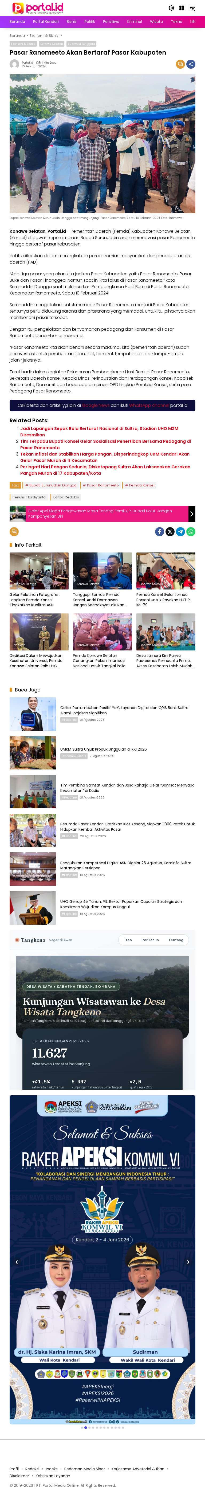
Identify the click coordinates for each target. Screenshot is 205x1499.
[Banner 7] (104, 1330)
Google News (96, 405)
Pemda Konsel (141, 485)
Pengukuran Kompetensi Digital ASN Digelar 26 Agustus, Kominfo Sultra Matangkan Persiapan (125, 865)
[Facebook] (159, 531)
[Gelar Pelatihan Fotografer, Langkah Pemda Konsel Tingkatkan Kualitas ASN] (39, 570)
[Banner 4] (93, 1330)
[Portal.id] (38, 7)
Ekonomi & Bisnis (23, 44)
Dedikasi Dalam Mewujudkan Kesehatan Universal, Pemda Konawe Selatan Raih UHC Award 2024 (36, 661)
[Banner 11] (119, 1330)
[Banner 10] (116, 1330)
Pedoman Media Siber (84, 1371)
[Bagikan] (190, 64)
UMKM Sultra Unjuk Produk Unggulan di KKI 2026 (103, 749)
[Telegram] (180, 531)
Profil (14, 1371)
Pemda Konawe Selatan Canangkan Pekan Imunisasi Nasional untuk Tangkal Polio (99, 661)
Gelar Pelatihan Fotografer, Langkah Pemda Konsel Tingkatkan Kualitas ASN (35, 600)
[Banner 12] (123, 1330)
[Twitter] (170, 531)
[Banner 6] (101, 1330)
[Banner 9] (112, 1330)
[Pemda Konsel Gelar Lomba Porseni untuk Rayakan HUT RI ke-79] (165, 570)
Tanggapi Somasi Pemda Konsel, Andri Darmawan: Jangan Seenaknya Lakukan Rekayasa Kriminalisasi (98, 600)
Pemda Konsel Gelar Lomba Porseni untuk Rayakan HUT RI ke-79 (163, 600)
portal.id (27, 62)
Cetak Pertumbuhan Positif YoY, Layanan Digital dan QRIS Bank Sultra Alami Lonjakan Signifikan (124, 710)
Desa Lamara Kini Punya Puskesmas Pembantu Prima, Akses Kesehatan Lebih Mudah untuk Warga (164, 661)
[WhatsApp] (190, 531)
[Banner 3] (89, 1330)
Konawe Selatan (51, 44)
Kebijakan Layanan (53, 1378)
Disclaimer (19, 1378)
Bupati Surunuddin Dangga (53, 485)
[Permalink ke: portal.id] (16, 64)
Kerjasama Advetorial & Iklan (138, 1371)
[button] (171, 8)
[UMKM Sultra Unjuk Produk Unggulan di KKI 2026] (33, 753)
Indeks (52, 1371)
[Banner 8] (108, 1330)
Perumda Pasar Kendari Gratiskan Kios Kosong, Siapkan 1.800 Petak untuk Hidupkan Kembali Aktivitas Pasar (127, 826)
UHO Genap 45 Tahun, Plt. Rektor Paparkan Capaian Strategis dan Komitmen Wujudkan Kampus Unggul (121, 904)
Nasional (20, 645)
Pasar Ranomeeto (103, 485)
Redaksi (32, 1371)
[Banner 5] (97, 1330)
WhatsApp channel (149, 405)
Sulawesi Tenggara (81, 44)
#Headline (69, 720)
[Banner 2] (86, 1330)
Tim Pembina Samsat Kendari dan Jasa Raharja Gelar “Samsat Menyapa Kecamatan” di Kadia (127, 788)
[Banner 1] (82, 1330)
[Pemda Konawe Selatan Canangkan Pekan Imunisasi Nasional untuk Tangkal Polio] (102, 631)
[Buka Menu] (182, 8)
